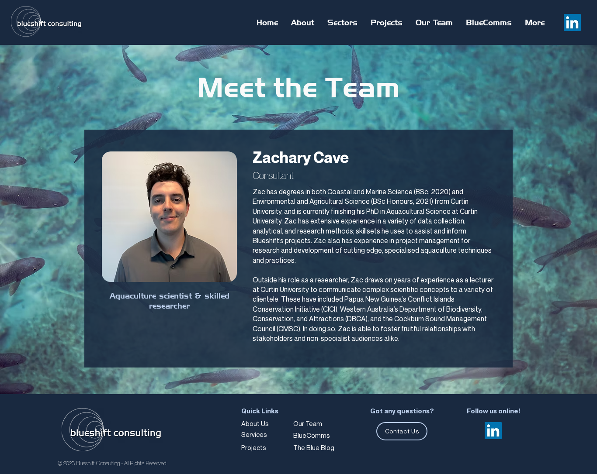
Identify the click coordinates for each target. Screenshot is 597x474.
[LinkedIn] (572, 22)
